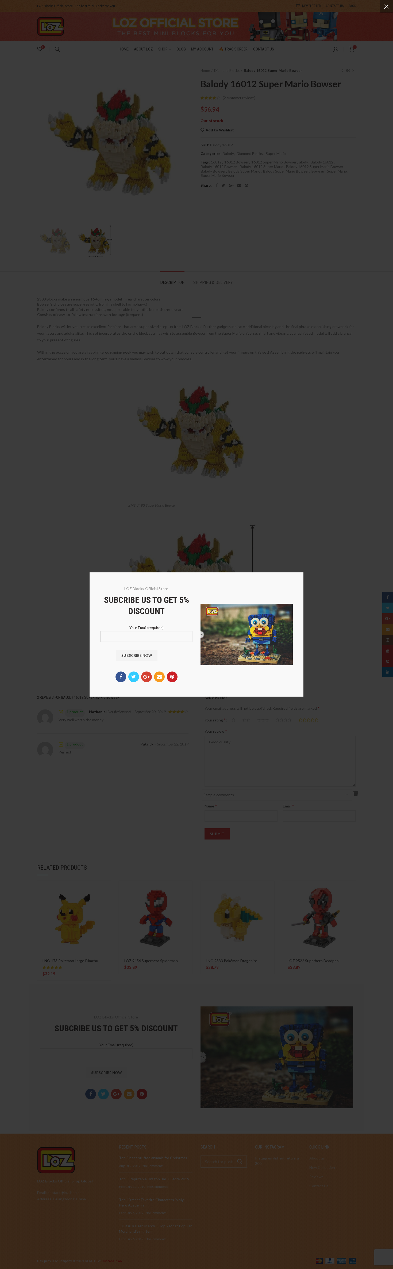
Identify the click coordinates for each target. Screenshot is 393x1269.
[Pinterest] (172, 676)
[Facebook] (120, 676)
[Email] (159, 676)
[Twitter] (133, 676)
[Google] (146, 676)
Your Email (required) (146, 627)
